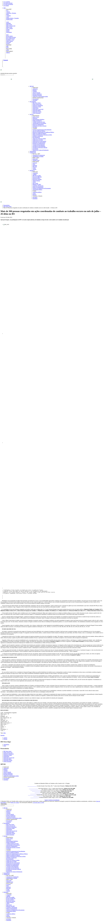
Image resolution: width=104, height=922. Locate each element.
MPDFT (8, 52)
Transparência (33, 151)
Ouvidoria (35, 127)
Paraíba (8, 29)
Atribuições (35, 88)
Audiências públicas (37, 192)
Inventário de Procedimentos (39, 146)
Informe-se (32, 170)
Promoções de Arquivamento (39, 142)
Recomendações (36, 137)
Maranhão (8, 23)
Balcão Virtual (36, 117)
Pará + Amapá (9, 28)
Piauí (7, 34)
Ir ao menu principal (7, 3)
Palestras (34, 194)
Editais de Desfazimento (38, 187)
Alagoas (8, 11)
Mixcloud (35, 166)
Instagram (35, 165)
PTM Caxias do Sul (37, 104)
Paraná (7, 31)
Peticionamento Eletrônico (38, 119)
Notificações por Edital (38, 139)
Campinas (8, 15)
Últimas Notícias (36, 180)
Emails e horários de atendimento (52, 800)
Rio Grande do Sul (10, 38)
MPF (7, 46)
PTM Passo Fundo (37, 106)
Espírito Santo (9, 19)
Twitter (34, 168)
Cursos (34, 193)
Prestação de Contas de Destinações (41, 150)
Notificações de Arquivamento (39, 141)
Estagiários (35, 198)
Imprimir (2, 735)
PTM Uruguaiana (36, 113)
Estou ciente (3, 803)
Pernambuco (9, 32)
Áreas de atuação (36, 92)
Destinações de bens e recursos (39, 125)
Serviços (32, 114)
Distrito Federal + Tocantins (12, 18)
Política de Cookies (14, 802)
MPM (7, 50)
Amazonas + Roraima (11, 13)
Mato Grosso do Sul (10, 25)
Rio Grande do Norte (11, 37)
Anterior (5, 737)
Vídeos (34, 182)
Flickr (34, 164)
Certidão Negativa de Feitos (39, 122)
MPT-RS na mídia (37, 175)
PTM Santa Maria (37, 110)
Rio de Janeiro (9, 36)
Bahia (7, 14)
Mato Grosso (9, 24)
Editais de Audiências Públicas (39, 133)
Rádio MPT (35, 159)
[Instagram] (3, 66)
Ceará (7, 17)
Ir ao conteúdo (6, 1)
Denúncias (35, 118)
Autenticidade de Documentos (39, 123)
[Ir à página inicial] (52, 81)
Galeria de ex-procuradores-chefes (40, 96)
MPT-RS (32, 86)
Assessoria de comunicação (39, 155)
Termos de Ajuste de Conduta (39, 138)
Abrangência (6, 744)
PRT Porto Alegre (37, 102)
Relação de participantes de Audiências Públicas (43, 132)
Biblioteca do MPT (37, 184)
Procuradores (35, 99)
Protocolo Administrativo (38, 124)
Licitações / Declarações (38, 185)
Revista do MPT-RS (37, 176)
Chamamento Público (37, 189)
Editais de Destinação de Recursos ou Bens (42, 134)
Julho (4, 733)
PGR (7, 47)
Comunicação (33, 152)
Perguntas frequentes (37, 95)
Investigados (35, 148)
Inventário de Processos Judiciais (40, 147)
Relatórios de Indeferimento (39, 143)
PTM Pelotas (35, 108)
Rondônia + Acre (10, 39)
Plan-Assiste (35, 183)
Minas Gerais (9, 27)
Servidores (35, 100)
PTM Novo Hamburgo (38, 105)
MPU (4, 8)
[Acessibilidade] (3, 61)
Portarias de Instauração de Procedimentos (42, 129)
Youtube (34, 169)
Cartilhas (35, 174)
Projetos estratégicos (37, 94)
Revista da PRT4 (36, 178)
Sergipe (8, 43)
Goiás (7, 22)
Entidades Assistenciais (38, 136)
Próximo (5, 739)
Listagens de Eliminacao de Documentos (42, 188)
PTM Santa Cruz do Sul (38, 109)
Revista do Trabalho (37, 179)
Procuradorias (33, 101)
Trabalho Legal (36, 160)
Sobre (4, 745)
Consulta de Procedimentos (39, 145)
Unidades (35, 91)
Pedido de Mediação (37, 120)
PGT (7, 10)
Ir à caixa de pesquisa (8, 4)
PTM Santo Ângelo (37, 111)
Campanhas (35, 173)
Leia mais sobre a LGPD (38, 802)
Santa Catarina (9, 41)
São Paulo (8, 42)
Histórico (35, 90)
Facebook (35, 162)
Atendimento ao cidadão (38, 156)
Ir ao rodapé (6, 5)
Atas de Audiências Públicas (39, 131)
